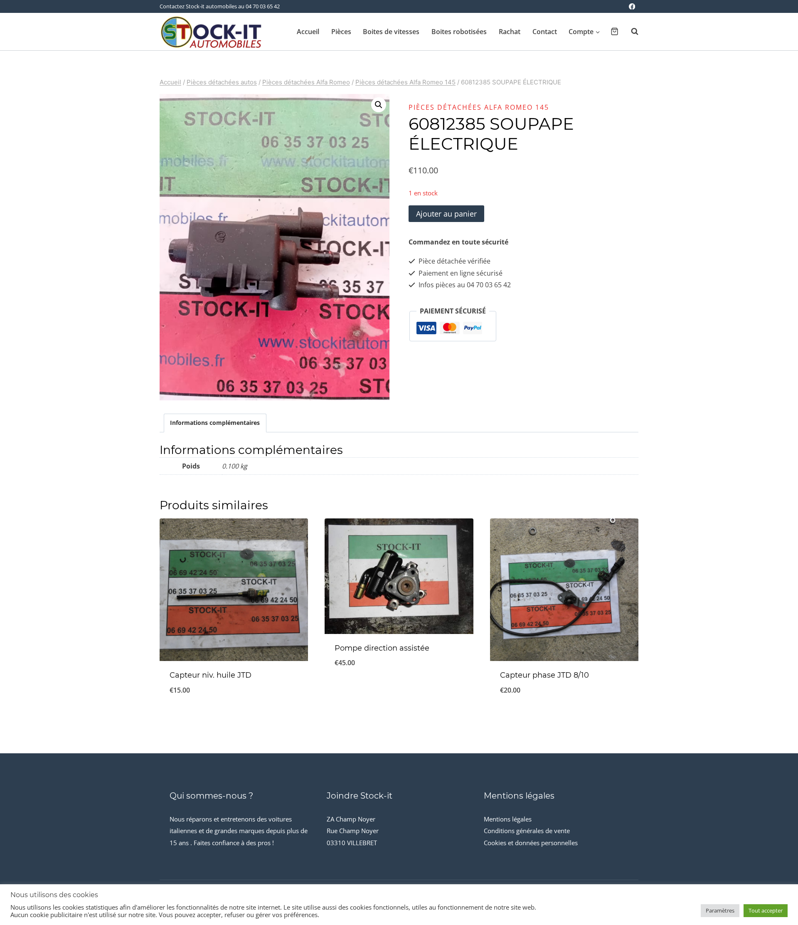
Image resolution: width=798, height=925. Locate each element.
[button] (378, 104)
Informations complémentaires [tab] (215, 423)
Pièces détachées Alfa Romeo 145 (479, 107)
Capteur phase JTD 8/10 (544, 675)
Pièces (341, 31)
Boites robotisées (459, 31)
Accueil (308, 31)
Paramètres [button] (720, 910)
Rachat (509, 31)
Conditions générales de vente (527, 830)
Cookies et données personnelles (531, 843)
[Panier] (614, 31)
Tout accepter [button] (766, 910)
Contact (544, 31)
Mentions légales (508, 819)
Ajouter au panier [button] (399, 690)
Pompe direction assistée (382, 648)
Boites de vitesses (391, 31)
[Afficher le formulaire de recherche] (630, 31)
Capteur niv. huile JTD (210, 675)
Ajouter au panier (446, 214)
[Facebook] (632, 6)
